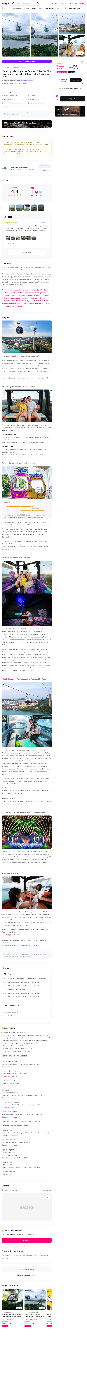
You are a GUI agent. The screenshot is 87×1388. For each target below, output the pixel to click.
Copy (33, 1275)
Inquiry (45, 170)
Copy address (46, 1190)
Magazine (55, 3)
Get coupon (76, 80)
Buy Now (72, 99)
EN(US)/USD (73, 3)
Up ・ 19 (12, 243)
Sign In (82, 3)
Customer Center (28, 1270)
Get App (63, 3)
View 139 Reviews (26, 253)
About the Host (45, 166)
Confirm (27, 1240)
